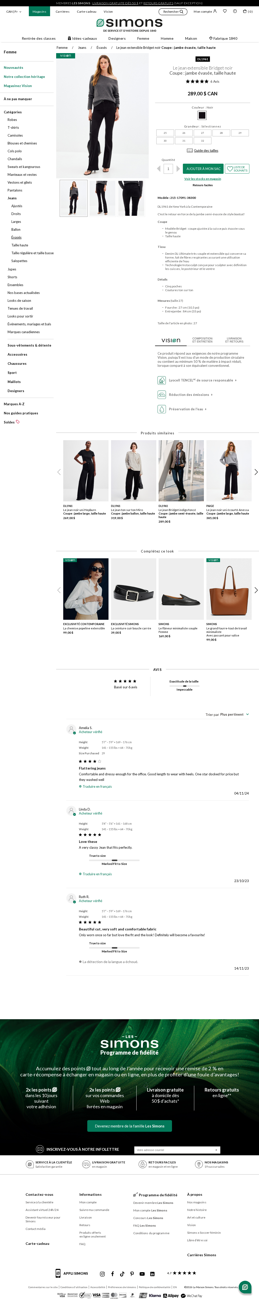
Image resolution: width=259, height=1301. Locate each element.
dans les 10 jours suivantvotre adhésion (41, 1098)
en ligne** (222, 1092)
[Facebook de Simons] (112, 1274)
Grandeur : (202, 126)
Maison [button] (191, 38)
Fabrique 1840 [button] (225, 38)
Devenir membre (153, 1203)
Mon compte (203, 11)
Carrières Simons (202, 1255)
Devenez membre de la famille (129, 1126)
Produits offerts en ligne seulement (92, 1234)
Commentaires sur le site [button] (43, 1287)
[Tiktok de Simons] (122, 1274)
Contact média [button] (36, 1229)
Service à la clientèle (39, 1202)
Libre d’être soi (197, 1240)
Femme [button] (143, 38)
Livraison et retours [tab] (234, 340)
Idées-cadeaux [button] (84, 38)
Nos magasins (196, 1202)
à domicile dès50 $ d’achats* (165, 1095)
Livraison (85, 1217)
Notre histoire (197, 1210)
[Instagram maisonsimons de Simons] (102, 1274)
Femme (10, 52)
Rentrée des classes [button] (39, 38)
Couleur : (202, 107)
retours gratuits (158, 3)
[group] (87, 483)
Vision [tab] (171, 339)
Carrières (63, 11)
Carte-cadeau (86, 11)
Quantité (168, 160)
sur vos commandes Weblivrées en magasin (104, 1098)
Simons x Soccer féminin (204, 1232)
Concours (148, 1218)
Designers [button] (117, 38)
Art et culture (196, 1217)
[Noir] (202, 115)
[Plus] (178, 169)
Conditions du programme (151, 1233)
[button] (173, 12)
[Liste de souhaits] (225, 11)
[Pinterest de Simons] (132, 1274)
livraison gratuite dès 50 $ (115, 3)
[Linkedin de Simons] (152, 1274)
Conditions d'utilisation (74, 1287)
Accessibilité (97, 1287)
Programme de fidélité (129, 1052)
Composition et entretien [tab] (202, 340)
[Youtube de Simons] (142, 1274)
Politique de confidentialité (154, 1287)
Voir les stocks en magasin (202, 179)
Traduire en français (97, 786)
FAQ (82, 1244)
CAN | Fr (12, 11)
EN (175, 1287)
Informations (90, 1194)
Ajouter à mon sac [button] (204, 169)
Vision (108, 11)
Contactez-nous (39, 1194)
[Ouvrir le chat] (245, 1287)
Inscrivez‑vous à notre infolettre (83, 1149)
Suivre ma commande (94, 1210)
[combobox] (227, 714)
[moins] (158, 169)
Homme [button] (167, 38)
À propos (195, 1194)
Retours (85, 1225)
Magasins (39, 11)
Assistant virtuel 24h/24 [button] (42, 1210)
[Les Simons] (129, 1041)
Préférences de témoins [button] (122, 1287)
